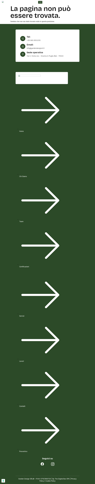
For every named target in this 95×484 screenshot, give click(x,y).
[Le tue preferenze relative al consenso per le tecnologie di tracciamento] (3, 481)
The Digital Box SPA (62, 479)
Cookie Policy (50, 481)
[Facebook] (42, 463)
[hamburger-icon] (40, 2)
